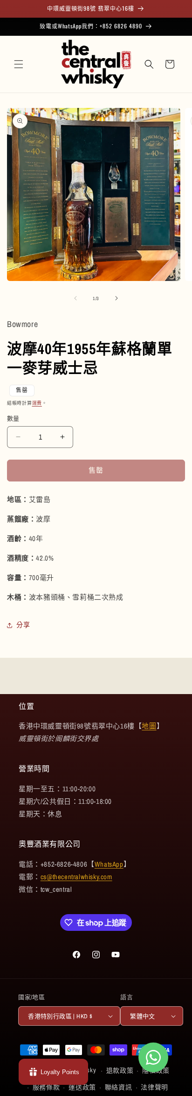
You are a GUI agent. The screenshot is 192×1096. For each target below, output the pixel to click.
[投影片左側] (75, 298)
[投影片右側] (116, 298)
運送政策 (82, 1087)
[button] (18, 64)
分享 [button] (23, 625)
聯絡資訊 (118, 1087)
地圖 (149, 726)
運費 (37, 403)
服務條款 (46, 1087)
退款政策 (120, 1070)
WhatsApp (109, 864)
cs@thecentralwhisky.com (76, 877)
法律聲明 (154, 1087)
